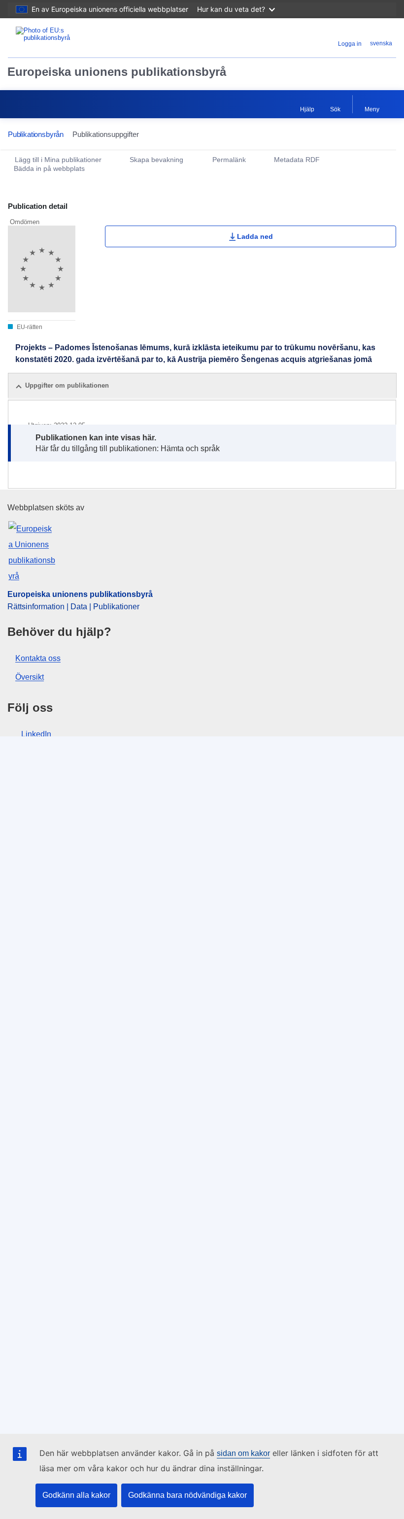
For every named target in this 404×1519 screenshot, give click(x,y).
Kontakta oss (38, 658)
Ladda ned (255, 236)
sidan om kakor (243, 1453)
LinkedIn (36, 734)
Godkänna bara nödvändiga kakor (187, 1495)
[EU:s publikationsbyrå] (75, 38)
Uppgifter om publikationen (67, 385)
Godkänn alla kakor (76, 1495)
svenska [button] (381, 43)
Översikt (29, 677)
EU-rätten (28, 327)
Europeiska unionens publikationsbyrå (116, 71)
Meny (372, 109)
